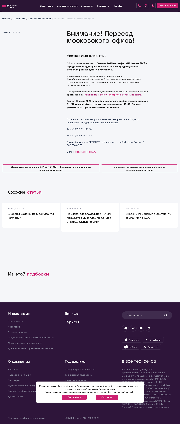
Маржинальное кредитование (25, 343)
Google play (155, 340)
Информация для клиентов (80, 369)
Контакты (13, 369)
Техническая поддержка (79, 374)
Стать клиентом (167, 5)
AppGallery (153, 347)
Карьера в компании (19, 374)
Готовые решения (17, 332)
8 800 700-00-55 (139, 362)
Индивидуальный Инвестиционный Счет (31, 337)
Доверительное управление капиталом (30, 348)
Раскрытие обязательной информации (29, 391)
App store (134, 340)
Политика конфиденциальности (26, 418)
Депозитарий (15, 396)
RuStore (133, 347)
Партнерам (14, 380)
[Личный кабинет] (153, 5)
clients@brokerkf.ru (85, 151)
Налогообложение (75, 380)
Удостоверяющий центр (21, 385)
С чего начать (15, 321)
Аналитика (14, 326)
